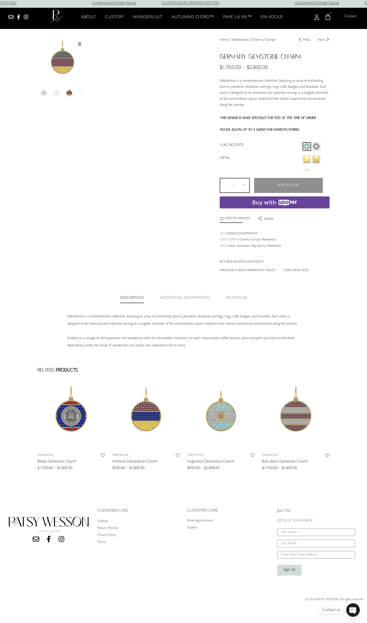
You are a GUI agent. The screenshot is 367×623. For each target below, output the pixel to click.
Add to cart (288, 185)
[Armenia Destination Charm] (146, 415)
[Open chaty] (353, 610)
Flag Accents (231, 145)
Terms (101, 542)
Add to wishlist (237, 218)
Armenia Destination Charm (134, 462)
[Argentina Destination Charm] (221, 415)
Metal (225, 158)
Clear (306, 170)
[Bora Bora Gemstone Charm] (296, 415)
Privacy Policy (106, 535)
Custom (114, 17)
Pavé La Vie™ (237, 17)
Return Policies (107, 528)
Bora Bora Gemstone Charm (285, 462)
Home (224, 40)
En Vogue (272, 17)
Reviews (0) (236, 298)
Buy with (264, 202)
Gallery (192, 528)
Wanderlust (148, 17)
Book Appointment (200, 521)
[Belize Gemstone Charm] (71, 415)
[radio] (307, 146)
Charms (256, 40)
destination (243, 246)
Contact (102, 521)
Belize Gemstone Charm (56, 462)
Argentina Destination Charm (210, 462)
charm (232, 246)
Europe (271, 40)
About (88, 17)
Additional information (185, 298)
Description (132, 298)
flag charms (258, 246)
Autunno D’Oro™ (193, 17)
